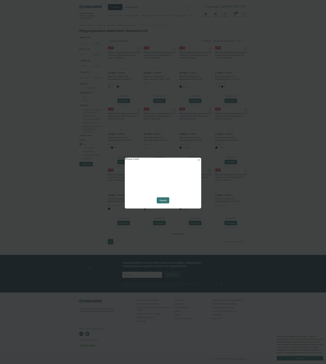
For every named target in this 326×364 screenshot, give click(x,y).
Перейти (163, 200)
